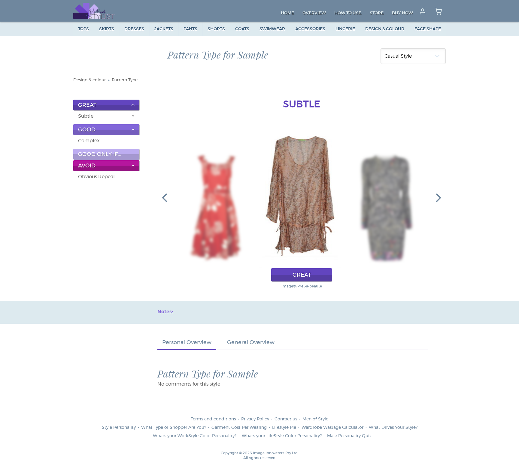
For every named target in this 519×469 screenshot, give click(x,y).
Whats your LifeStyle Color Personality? (282, 436)
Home (287, 13)
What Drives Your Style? (393, 427)
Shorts (216, 29)
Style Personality (119, 427)
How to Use (347, 13)
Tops (83, 29)
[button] (164, 197)
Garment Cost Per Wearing (239, 427)
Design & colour (384, 29)
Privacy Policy (255, 419)
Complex (89, 140)
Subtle (85, 116)
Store (377, 13)
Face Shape (427, 29)
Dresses (134, 29)
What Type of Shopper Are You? (173, 427)
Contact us (286, 419)
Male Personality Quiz (349, 436)
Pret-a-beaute (309, 286)
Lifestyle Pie (284, 427)
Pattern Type (125, 80)
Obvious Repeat (96, 176)
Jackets (163, 29)
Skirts (106, 29)
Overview (314, 13)
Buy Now (402, 13)
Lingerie (345, 29)
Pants (190, 29)
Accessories (310, 29)
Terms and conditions (213, 419)
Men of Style (315, 419)
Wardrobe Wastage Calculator (332, 427)
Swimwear (272, 29)
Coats (242, 29)
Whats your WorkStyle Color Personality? (194, 436)
